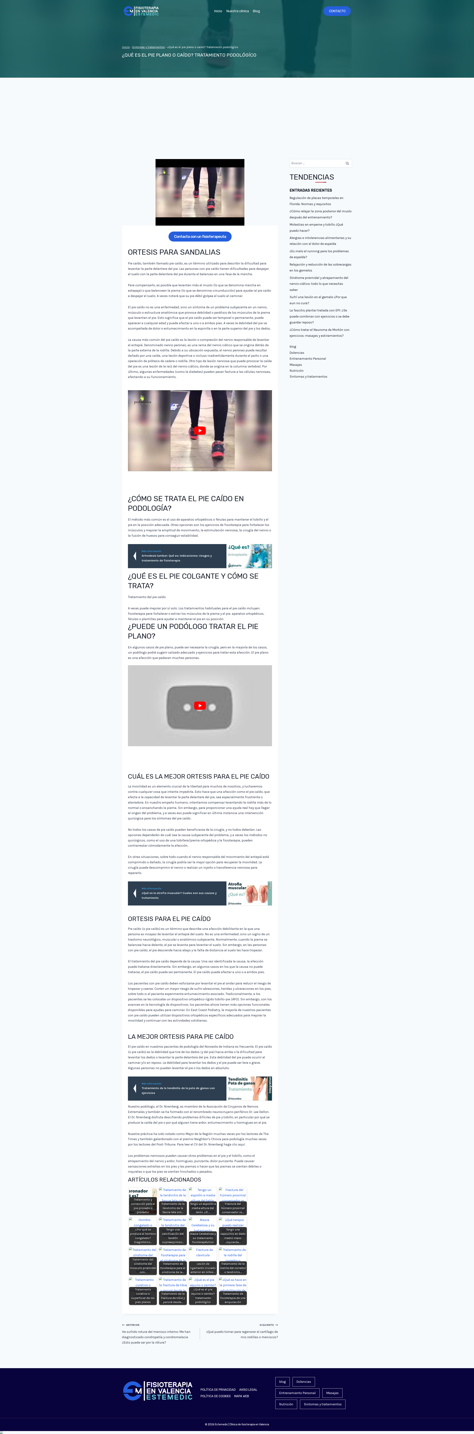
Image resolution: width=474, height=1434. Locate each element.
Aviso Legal (248, 1389)
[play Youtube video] (200, 430)
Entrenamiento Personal (308, 359)
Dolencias (297, 353)
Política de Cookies (216, 1396)
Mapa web (241, 1396)
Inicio (218, 11)
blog (293, 347)
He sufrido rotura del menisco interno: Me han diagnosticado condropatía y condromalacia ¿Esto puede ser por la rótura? (156, 1333)
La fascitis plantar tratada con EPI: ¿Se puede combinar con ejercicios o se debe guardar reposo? (319, 316)
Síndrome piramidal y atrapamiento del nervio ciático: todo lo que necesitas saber (319, 284)
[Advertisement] (237, 118)
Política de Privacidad (218, 1389)
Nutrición (297, 371)
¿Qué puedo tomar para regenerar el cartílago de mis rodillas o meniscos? (242, 1331)
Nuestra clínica (237, 11)
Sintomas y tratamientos (148, 47)
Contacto (337, 11)
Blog (256, 11)
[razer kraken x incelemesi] (237, 1432)
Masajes (296, 365)
